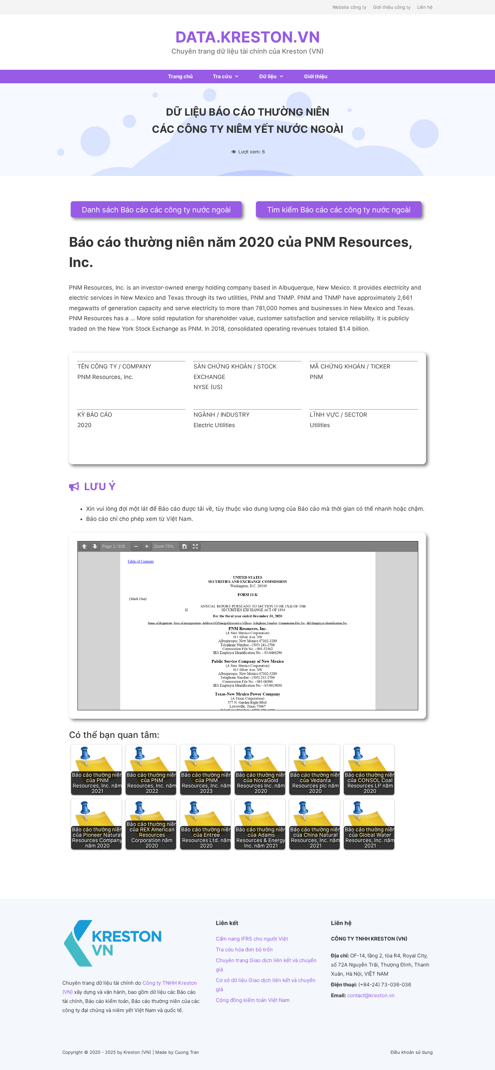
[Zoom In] (147, 547)
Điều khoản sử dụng (412, 1052)
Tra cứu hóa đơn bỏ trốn (244, 949)
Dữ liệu (267, 76)
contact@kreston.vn (371, 995)
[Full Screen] (195, 547)
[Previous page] (84, 547)
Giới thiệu (315, 76)
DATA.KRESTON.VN (247, 37)
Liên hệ (425, 7)
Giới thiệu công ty (391, 7)
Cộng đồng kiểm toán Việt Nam (253, 1000)
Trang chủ (180, 76)
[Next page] (95, 547)
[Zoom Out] (136, 547)
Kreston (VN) (137, 1052)
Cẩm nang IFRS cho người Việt (252, 938)
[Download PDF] (184, 547)
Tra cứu (222, 76)
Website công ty (349, 7)
